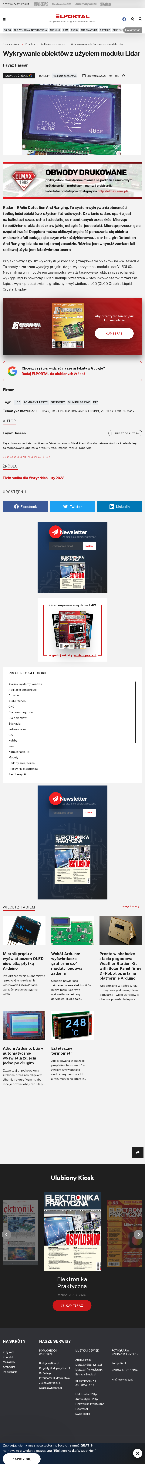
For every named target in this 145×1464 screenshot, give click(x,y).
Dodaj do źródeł (16, 75)
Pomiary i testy (35, 402)
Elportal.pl (81, 1408)
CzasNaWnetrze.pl (50, 1387)
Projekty (30, 44)
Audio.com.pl (83, 1359)
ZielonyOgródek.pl (50, 1382)
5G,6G (7, 30)
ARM (65, 30)
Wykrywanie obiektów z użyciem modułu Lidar (97, 44)
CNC (11, 706)
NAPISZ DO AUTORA (127, 433)
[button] (6, 1234)
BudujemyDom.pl (49, 1363)
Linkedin (123, 507)
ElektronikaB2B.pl (86, 1394)
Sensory (58, 402)
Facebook (29, 507)
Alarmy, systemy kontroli (25, 684)
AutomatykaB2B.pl (87, 1399)
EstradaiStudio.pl (85, 1374)
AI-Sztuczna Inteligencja (30, 30)
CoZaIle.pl (45, 1373)
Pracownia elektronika (23, 768)
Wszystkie (133, 30)
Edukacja (14, 723)
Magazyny (9, 1362)
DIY (95, 402)
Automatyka (89, 30)
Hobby (12, 740)
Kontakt (8, 1357)
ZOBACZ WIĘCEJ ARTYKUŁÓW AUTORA (26, 457)
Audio (74, 30)
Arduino (55, 30)
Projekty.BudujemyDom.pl (54, 1368)
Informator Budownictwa (54, 1378)
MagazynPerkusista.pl (89, 1369)
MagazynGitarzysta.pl (88, 1364)
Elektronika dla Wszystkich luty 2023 (33, 478)
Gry (10, 734)
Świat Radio (82, 1413)
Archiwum (9, 1366)
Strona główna (11, 44)
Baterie (105, 30)
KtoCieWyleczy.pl (122, 1379)
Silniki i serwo (79, 402)
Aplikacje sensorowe (53, 44)
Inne (11, 746)
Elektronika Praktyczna (89, 1404)
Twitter (76, 507)
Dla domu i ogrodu (20, 712)
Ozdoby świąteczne (21, 763)
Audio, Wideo (17, 701)
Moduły (13, 757)
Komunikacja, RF (19, 751)
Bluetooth (120, 30)
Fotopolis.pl (119, 1363)
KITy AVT (8, 1352)
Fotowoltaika (17, 729)
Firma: (8, 389)
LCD (18, 402)
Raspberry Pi (17, 774)
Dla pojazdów (17, 717)
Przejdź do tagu (132, 906)
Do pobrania (10, 1371)
